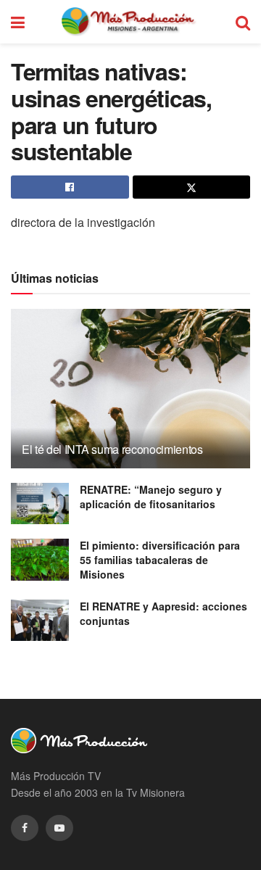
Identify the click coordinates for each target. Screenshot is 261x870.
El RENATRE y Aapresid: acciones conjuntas (163, 613)
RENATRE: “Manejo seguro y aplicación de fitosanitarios (151, 496)
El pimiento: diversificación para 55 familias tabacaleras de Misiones (160, 559)
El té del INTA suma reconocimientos (112, 449)
